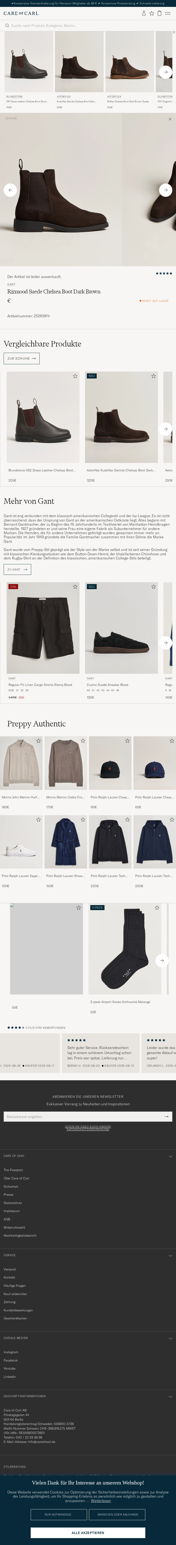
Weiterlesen (101, 1501)
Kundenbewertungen (18, 1310)
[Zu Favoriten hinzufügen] (74, 377)
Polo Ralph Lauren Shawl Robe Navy (64, 876)
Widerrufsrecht (14, 1227)
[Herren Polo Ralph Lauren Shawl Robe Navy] (65, 842)
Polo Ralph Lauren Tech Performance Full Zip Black (108, 876)
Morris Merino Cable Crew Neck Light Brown (65, 797)
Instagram (11, 1352)
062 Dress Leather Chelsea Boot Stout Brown (26, 101)
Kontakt (9, 1277)
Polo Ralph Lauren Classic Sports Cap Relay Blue (154, 797)
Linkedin (10, 1377)
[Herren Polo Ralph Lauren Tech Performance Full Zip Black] (110, 842)
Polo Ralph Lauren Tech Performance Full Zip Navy (154, 876)
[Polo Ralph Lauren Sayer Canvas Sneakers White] (21, 871)
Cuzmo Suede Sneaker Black (107, 685)
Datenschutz (13, 1203)
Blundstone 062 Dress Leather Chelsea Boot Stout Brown (40, 470)
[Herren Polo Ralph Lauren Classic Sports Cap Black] (110, 763)
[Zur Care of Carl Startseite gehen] (21, 13)
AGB (7, 1219)
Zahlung (9, 1302)
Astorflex (64, 96)
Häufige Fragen (15, 1286)
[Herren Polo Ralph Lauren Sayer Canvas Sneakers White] (21, 842)
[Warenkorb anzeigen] (159, 13)
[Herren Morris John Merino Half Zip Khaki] (21, 763)
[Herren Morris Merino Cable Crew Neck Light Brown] (65, 763)
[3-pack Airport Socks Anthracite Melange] (124, 997)
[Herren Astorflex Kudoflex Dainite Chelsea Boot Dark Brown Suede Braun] (79, 61)
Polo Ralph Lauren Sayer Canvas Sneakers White (20, 876)
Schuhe (11, 118)
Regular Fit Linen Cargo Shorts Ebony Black (40, 685)
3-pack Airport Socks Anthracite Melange (120, 1002)
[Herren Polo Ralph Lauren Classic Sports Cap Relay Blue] (154, 763)
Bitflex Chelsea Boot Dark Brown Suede (128, 101)
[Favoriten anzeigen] (151, 13)
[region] (88, 1053)
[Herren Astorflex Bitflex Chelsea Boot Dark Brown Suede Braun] (129, 61)
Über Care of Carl (16, 1178)
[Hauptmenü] (167, 13)
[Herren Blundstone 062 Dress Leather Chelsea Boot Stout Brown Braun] (29, 61)
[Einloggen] (144, 13)
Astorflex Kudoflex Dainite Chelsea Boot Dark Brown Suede (120, 470)
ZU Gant (15, 569)
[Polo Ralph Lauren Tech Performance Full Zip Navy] (154, 871)
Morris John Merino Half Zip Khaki (19, 797)
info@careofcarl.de (41, 1442)
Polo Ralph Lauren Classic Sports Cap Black (110, 797)
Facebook (11, 1360)
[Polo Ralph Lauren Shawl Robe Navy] (65, 871)
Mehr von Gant (29, 501)
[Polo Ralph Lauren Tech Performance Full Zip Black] (110, 871)
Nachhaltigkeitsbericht (20, 1235)
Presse (8, 1194)
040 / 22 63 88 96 (29, 1437)
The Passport (13, 1170)
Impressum (12, 1211)
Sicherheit (11, 1186)
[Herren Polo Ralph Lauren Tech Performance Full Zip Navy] (154, 842)
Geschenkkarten (15, 1318)
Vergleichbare (42, 344)
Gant (11, 284)
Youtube (9, 1368)
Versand (10, 1269)
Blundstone (14, 96)
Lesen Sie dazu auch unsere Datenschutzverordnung (88, 1128)
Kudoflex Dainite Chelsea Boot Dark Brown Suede (75, 101)
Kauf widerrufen (15, 1294)
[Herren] (46, 949)
